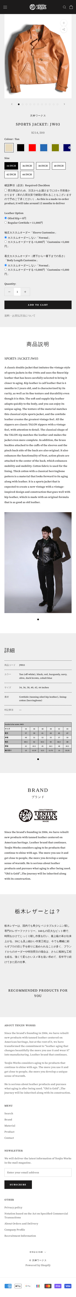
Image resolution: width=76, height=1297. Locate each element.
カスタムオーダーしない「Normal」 (29, 238)
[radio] (9, 147)
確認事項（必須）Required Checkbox (27, 185)
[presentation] (69, 147)
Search (8, 1113)
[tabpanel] (38, 563)
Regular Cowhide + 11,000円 (25, 223)
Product (9, 1132)
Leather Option (13, 213)
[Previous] (11, 104)
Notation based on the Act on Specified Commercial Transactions (36, 1215)
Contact (9, 1138)
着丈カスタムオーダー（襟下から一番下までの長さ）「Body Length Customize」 (35, 258)
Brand (8, 1119)
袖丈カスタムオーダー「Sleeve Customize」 (30, 232)
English (36, 1252)
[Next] (64, 104)
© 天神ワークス (38, 1260)
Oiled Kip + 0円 (17, 218)
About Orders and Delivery (21, 1223)
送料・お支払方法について (19, 315)
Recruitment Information (20, 1236)
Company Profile (14, 1229)
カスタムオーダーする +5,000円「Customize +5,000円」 (36, 244)
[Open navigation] (5, 7)
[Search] (64, 7)
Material (9, 1125)
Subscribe (18, 1184)
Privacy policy (13, 1207)
